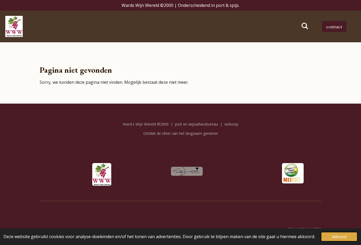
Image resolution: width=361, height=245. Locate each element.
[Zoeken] (305, 26)
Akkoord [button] (339, 236)
